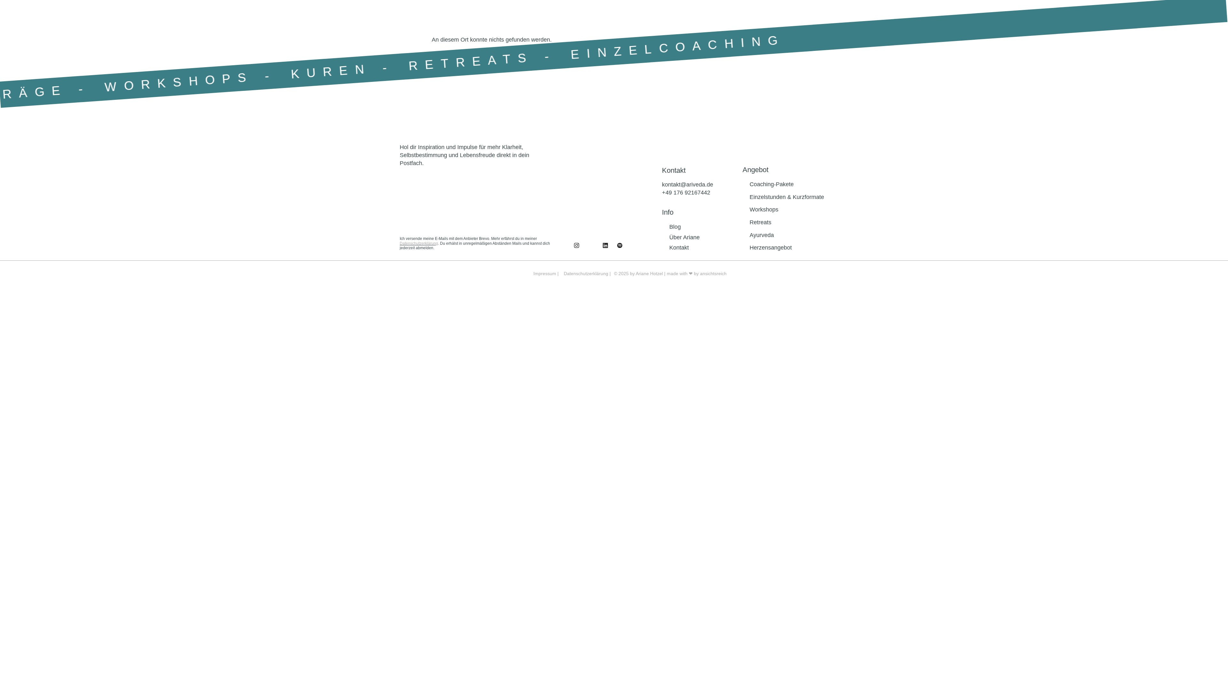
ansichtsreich (713, 273)
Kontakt (674, 170)
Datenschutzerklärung (419, 243)
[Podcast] (620, 245)
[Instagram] (591, 245)
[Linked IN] (605, 245)
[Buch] (634, 245)
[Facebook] (576, 245)
